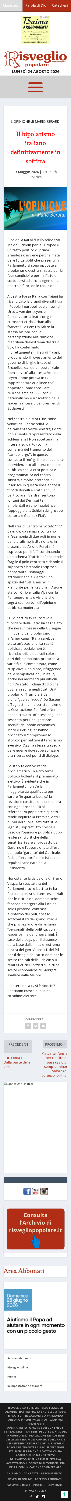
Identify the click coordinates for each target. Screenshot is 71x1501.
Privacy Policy (35, 1491)
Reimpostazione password (24, 1386)
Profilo (11, 1376)
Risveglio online (17, 1367)
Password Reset (18, 1485)
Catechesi (60, 5)
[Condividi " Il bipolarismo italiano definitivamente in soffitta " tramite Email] (43, 1026)
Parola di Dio (35, 5)
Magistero (11, 5)
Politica (36, 177)
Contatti (31, 1473)
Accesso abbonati (19, 1358)
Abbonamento (51, 1473)
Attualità (49, 172)
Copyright (55, 1485)
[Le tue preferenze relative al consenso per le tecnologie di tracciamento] (64, 1494)
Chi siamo (14, 1473)
